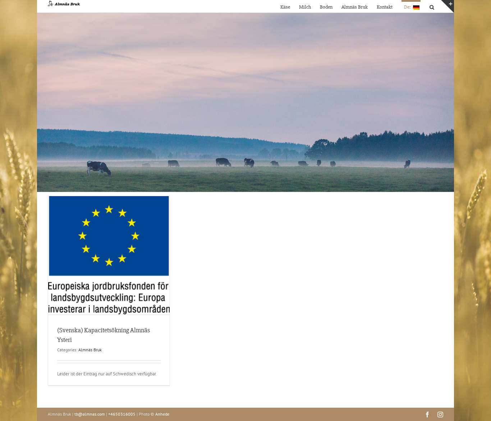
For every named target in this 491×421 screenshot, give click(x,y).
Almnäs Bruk (90, 349)
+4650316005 (122, 414)
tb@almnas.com (89, 414)
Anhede (162, 414)
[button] (432, 6)
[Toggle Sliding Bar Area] (447, 6)
